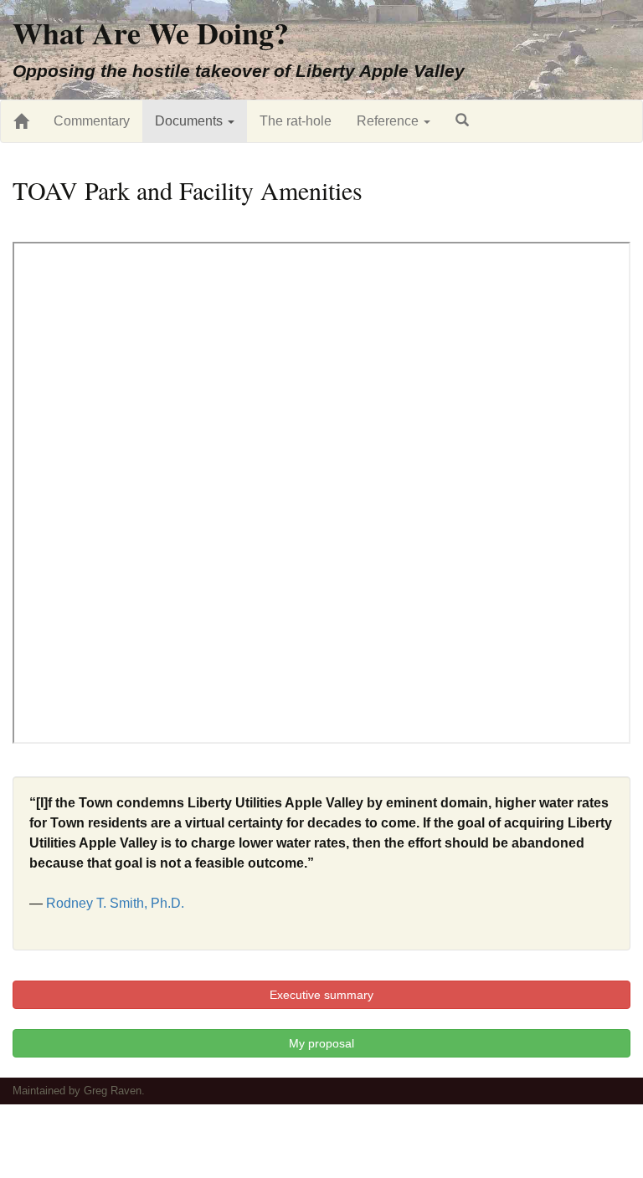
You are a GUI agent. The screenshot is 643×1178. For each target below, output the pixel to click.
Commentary (92, 121)
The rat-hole (296, 121)
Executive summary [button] (321, 994)
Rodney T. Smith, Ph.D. (115, 903)
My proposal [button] (321, 1043)
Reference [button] (389, 121)
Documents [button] (190, 121)
